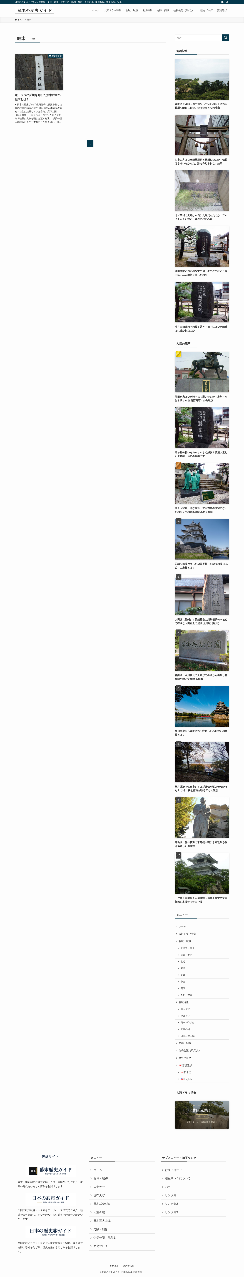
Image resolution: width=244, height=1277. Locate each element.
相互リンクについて (178, 1178)
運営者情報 (128, 1266)
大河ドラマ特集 (187, 933)
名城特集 (184, 1002)
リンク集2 (171, 1203)
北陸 (183, 961)
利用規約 (114, 1266)
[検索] (227, 2)
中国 (183, 981)
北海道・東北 (188, 948)
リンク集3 (171, 1212)
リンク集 (170, 1195)
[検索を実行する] (225, 37)
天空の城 (185, 1029)
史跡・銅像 (185, 1043)
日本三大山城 (188, 1036)
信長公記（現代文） (190, 1050)
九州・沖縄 (186, 995)
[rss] (222, 2)
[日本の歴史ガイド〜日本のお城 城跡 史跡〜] (34, 10)
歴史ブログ (185, 1058)
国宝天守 (185, 1009)
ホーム (182, 926)
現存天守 (185, 1016)
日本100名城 (187, 1022)
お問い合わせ (173, 1169)
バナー (169, 1186)
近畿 (183, 975)
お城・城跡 (185, 941)
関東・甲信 (186, 955)
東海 (183, 968)
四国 (183, 988)
